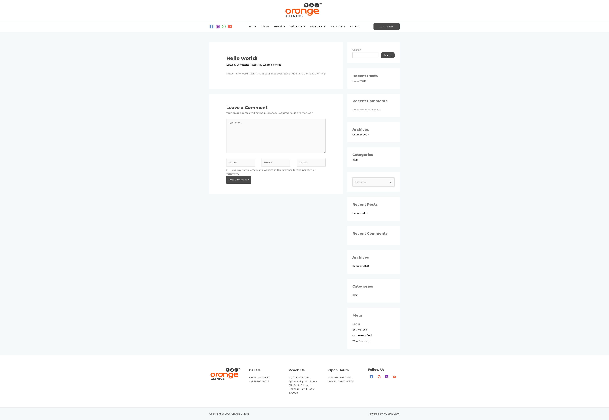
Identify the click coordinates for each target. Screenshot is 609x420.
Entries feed (359, 329)
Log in (356, 323)
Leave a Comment (237, 64)
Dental (278, 26)
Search (356, 49)
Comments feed (362, 335)
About (265, 26)
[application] (283, 26)
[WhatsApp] (224, 26)
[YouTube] (230, 26)
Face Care (316, 26)
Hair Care (336, 26)
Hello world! (359, 80)
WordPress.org (361, 341)
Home (252, 26)
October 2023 (360, 134)
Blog (254, 64)
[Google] (379, 376)
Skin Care (296, 26)
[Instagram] (218, 26)
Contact (355, 26)
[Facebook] (211, 26)
